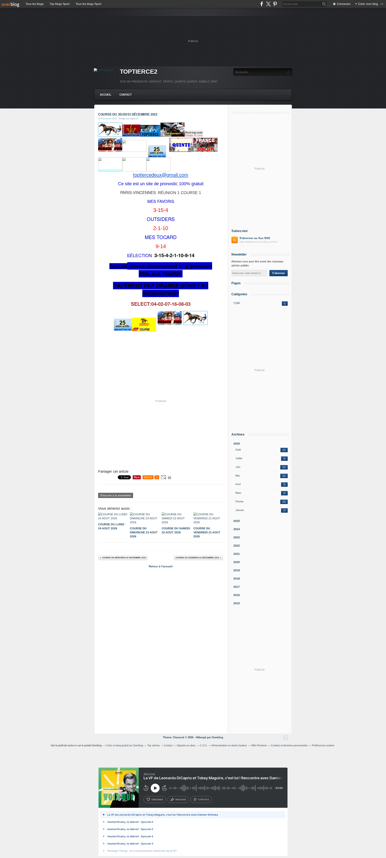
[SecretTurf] (110, 135)
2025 (236, 521)
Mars (238, 492)
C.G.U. (203, 745)
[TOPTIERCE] (150, 135)
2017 (236, 586)
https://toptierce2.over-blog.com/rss (258, 241)
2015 (236, 603)
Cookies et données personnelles (289, 745)
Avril (238, 484)
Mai (237, 475)
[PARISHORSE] (134, 150)
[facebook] (261, 4)
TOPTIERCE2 (138, 71)
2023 (236, 537)
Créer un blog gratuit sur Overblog (124, 745)
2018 (236, 578)
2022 (236, 545)
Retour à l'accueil (160, 566)
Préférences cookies (323, 745)
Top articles (153, 745)
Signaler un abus (186, 745)
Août (238, 449)
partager (180, 799)
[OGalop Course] (134, 170)
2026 (236, 443)
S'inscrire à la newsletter (115, 495)
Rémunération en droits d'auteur (229, 745)
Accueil (105, 94)
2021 (236, 553)
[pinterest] (274, 4)
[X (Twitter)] (268, 4)
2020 (236, 562)
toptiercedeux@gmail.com (160, 174)
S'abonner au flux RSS (254, 238)
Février (239, 501)
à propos (203, 799)
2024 (236, 529)
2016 (236, 595)
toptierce (72, 745)
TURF (236, 303)
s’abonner (157, 799)
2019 (236, 570)
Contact (125, 94)
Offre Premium (259, 745)
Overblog (217, 737)
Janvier (239, 510)
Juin (237, 466)
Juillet (238, 458)
